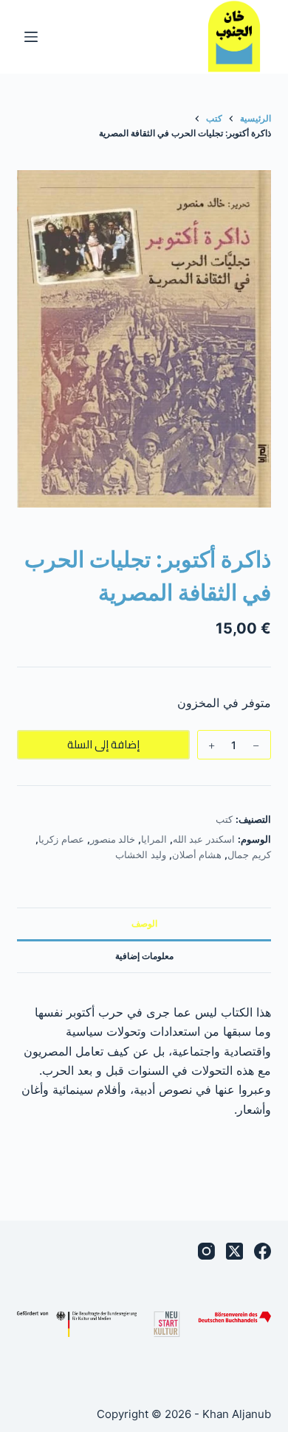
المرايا (154, 839)
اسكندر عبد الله (204, 839)
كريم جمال (249, 854)
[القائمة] (31, 36)
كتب (224, 819)
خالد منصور (113, 839)
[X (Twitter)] (234, 1251)
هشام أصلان (197, 854)
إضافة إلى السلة (103, 744)
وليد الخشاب (140, 854)
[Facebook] (262, 1251)
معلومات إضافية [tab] (144, 955)
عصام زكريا (61, 839)
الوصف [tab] (144, 923)
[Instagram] (206, 1251)
